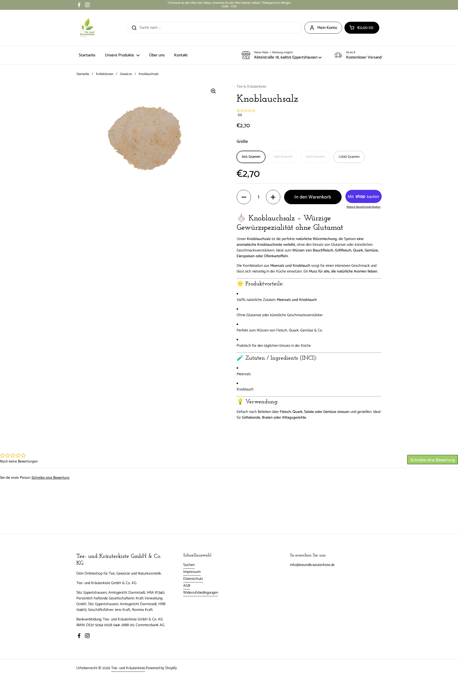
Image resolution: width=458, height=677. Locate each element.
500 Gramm (315, 157)
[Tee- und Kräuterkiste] (87, 28)
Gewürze (126, 74)
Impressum (192, 572)
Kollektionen (104, 74)
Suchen (189, 565)
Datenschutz (193, 579)
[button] (361, 28)
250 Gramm (283, 157)
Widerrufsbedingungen (200, 592)
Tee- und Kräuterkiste (128, 668)
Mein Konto (327, 27)
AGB (186, 585)
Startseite (82, 74)
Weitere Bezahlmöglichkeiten (363, 207)
